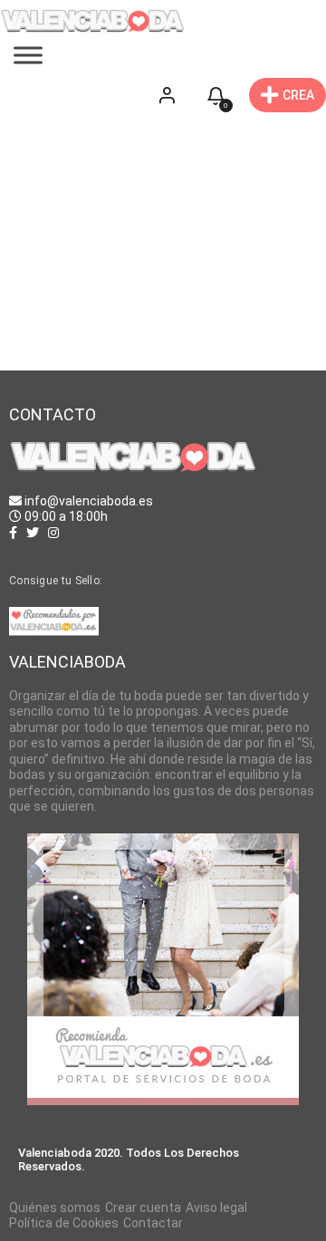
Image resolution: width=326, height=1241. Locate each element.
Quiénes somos (55, 1207)
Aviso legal (216, 1207)
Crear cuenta (143, 1207)
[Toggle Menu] (28, 55)
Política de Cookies (64, 1223)
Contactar (153, 1223)
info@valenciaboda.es (88, 501)
